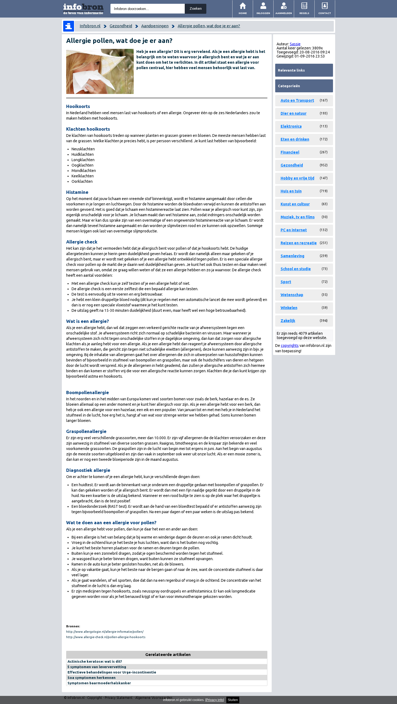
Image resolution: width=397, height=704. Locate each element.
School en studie (296, 269)
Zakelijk (288, 321)
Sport (286, 282)
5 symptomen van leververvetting (97, 667)
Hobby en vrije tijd (297, 178)
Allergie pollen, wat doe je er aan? (209, 25)
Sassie (295, 44)
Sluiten (233, 700)
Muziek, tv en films (298, 217)
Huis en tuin (291, 191)
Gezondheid (121, 25)
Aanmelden (283, 13)
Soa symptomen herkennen (92, 677)
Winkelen (289, 308)
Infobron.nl (90, 25)
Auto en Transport (297, 100)
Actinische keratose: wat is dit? (95, 661)
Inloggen (263, 13)
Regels (304, 13)
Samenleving (292, 256)
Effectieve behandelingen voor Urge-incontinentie (112, 672)
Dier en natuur (294, 113)
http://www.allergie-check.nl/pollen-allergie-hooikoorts (105, 637)
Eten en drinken (295, 139)
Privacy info (214, 700)
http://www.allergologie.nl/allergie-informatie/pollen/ (104, 631)
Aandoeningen (155, 25)
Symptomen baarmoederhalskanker (99, 683)
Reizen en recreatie (299, 243)
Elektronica (291, 126)
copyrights (290, 345)
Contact (324, 13)
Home (243, 13)
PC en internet (294, 230)
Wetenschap (292, 295)
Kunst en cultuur (295, 204)
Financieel (290, 152)
